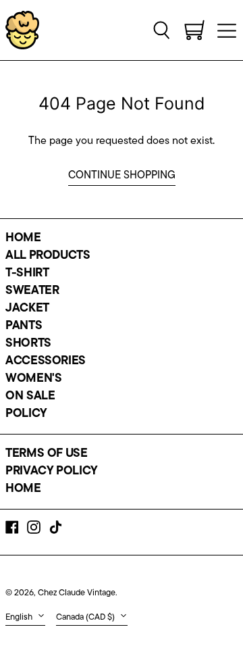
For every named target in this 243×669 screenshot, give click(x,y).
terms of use (46, 454)
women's (33, 379)
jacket (27, 309)
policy (26, 414)
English (19, 617)
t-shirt (27, 274)
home (23, 238)
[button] (162, 30)
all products (47, 256)
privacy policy (51, 472)
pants (23, 326)
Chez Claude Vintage (76, 593)
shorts (28, 344)
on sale (30, 397)
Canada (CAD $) (86, 617)
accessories (45, 361)
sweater (32, 291)
